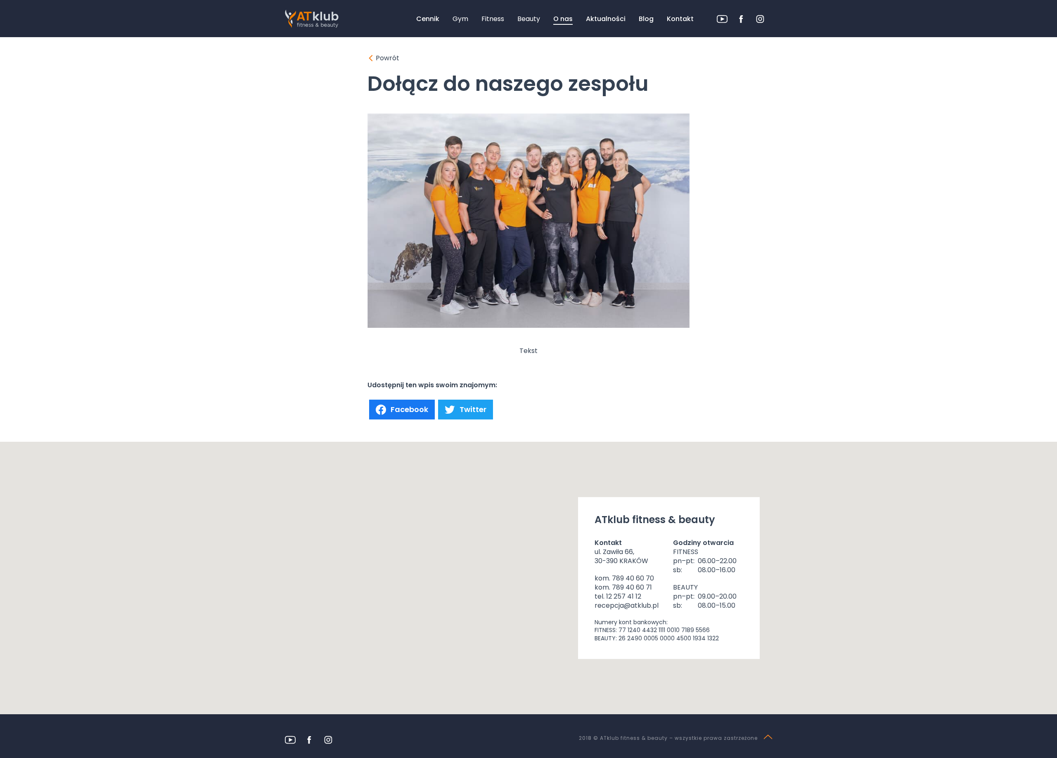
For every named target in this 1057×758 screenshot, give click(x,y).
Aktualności (606, 19)
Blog (646, 19)
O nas (563, 19)
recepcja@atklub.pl (627, 605)
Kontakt (680, 19)
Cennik (427, 19)
